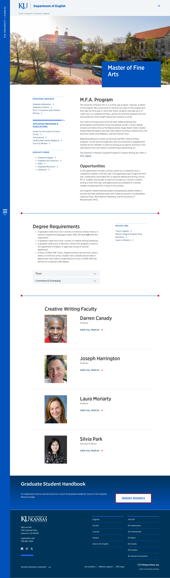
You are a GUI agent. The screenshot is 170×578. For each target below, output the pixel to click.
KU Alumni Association (138, 556)
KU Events (132, 544)
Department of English (49, 6)
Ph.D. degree (85, 156)
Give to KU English (100, 544)
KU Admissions (134, 525)
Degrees (46, 13)
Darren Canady (96, 318)
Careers (95, 537)
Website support (105, 566)
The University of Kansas (151, 569)
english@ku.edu (28, 538)
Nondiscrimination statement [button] (34, 567)
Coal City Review (40, 143)
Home (21, 13)
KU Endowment (134, 531)
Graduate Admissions (42, 104)
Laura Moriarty (95, 398)
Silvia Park (91, 439)
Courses (95, 531)
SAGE (40, 163)
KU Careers (133, 550)
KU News (132, 537)
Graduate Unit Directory (48, 160)
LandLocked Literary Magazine (46, 140)
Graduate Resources (47, 166)
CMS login (120, 566)
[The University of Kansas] (34, 521)
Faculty (95, 525)
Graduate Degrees (46, 157)
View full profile (90, 330)
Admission (42, 169)
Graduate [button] (38, 13)
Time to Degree (122, 231)
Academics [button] (29, 13)
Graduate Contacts (41, 107)
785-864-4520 (27, 541)
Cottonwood (38, 137)
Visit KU (131, 519)
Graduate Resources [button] (133, 498)
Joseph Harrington (100, 358)
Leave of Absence (123, 240)
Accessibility (90, 566)
